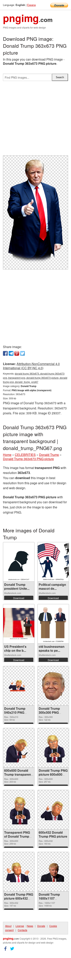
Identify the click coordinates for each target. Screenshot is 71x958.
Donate (41, 926)
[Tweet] (22, 353)
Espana (31, 5)
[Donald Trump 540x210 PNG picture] (18, 686)
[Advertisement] (35, 119)
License (20, 926)
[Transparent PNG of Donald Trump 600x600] (18, 809)
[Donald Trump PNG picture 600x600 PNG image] (53, 747)
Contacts (22, 930)
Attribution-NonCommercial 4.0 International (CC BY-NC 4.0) (31, 366)
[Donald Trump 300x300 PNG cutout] (53, 685)
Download (18, 598)
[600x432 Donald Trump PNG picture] (53, 809)
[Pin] (16, 353)
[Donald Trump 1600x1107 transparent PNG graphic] (53, 872)
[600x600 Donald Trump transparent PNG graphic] (18, 747)
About (8, 926)
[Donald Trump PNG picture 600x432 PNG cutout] (18, 871)
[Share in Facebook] (5, 353)
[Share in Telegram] (11, 353)
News (30, 926)
